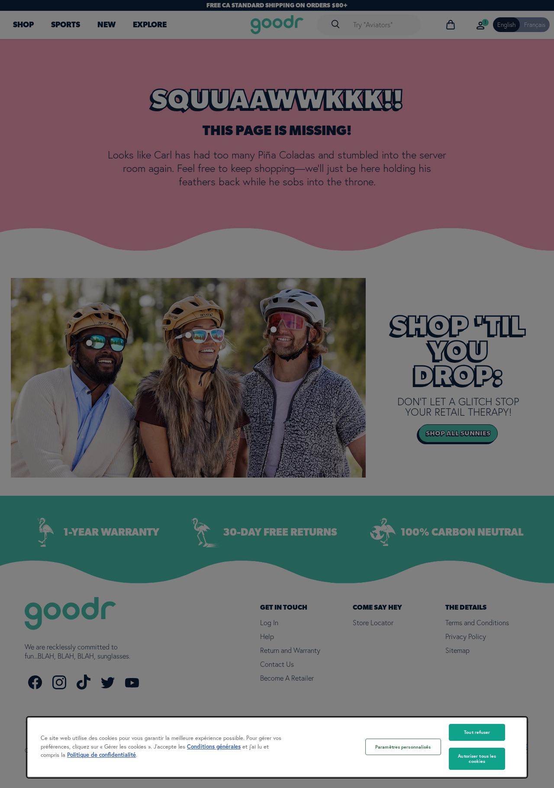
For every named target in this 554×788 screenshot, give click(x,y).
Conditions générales (214, 746)
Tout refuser (477, 732)
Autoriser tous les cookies (477, 759)
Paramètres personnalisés (403, 747)
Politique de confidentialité (101, 755)
